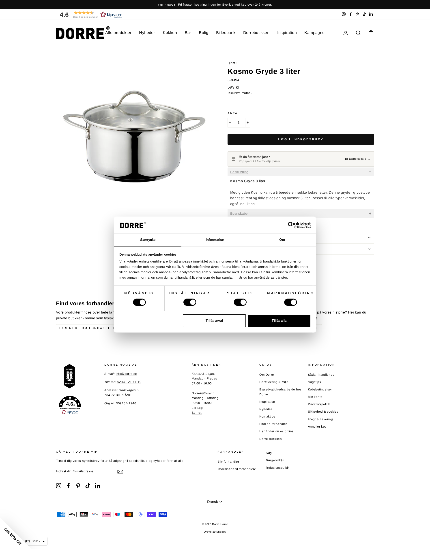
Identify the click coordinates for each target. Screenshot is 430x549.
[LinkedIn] (97, 485)
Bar (188, 32)
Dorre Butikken (270, 439)
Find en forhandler (273, 424)
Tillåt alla (279, 321)
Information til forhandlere (236, 469)
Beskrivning (239, 172)
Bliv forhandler (228, 461)
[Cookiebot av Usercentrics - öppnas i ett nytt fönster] (291, 225)
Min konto (315, 397)
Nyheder (147, 32)
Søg (269, 453)
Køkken (170, 32)
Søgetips (314, 382)
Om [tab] (282, 240)
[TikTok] (87, 485)
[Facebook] (68, 485)
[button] (89, 14)
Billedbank (226, 32)
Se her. (197, 412)
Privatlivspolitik (319, 404)
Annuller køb (317, 426)
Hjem (231, 63)
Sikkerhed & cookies (323, 411)
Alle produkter (118, 32)
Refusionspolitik (277, 467)
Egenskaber (239, 213)
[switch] (189, 302)
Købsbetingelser (320, 389)
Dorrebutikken (256, 32)
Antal (234, 113)
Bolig (203, 32)
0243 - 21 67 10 (129, 382)
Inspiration (287, 32)
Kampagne (314, 32)
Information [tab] (215, 240)
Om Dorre (266, 374)
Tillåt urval (214, 321)
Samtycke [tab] (148, 240)
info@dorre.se (126, 373)
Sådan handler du (321, 374)
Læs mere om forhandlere (89, 328)
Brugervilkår (275, 460)
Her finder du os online (276, 431)
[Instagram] (58, 485)
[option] (215, 4)
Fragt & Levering (320, 419)
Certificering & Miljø (273, 382)
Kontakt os (267, 416)
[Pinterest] (78, 485)
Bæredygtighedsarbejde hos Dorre (280, 392)
